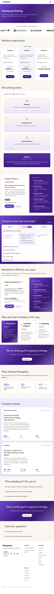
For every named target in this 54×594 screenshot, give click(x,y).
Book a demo (9, 206)
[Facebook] (11, 553)
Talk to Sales (27, 359)
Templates (41, 552)
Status (40, 550)
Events (40, 557)
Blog (40, 560)
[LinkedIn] (17, 553)
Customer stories (42, 555)
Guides (40, 562)
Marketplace (41, 564)
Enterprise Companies (29, 548)
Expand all (49, 222)
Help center (41, 548)
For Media (27, 575)
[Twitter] (14, 553)
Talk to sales (10, 76)
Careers (26, 580)
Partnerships (27, 577)
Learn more (18, 206)
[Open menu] (50, 2)
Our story (27, 570)
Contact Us (27, 573)
